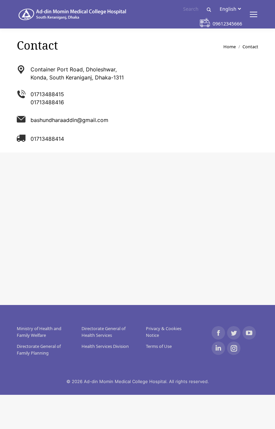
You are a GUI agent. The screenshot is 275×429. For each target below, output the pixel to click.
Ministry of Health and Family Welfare (39, 331)
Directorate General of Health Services (103, 331)
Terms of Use (159, 346)
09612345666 (227, 23)
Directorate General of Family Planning (39, 349)
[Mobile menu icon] (253, 14)
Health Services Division (105, 346)
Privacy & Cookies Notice (163, 331)
